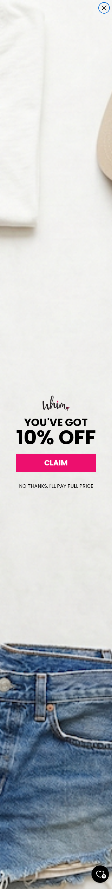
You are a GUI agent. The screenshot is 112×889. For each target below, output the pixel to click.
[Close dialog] (104, 7)
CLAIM (56, 463)
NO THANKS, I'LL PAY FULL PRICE (56, 486)
